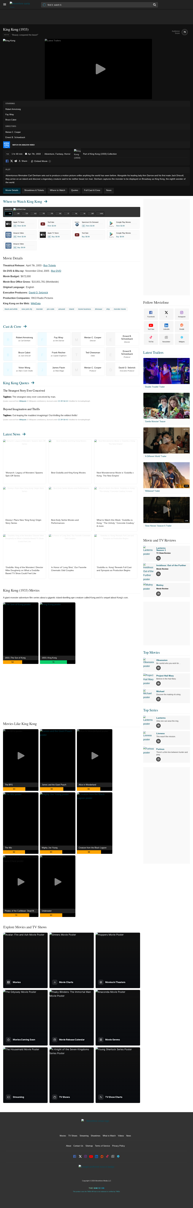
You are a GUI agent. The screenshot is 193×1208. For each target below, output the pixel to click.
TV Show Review (163, 553)
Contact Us (78, 1146)
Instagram (181, 317)
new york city (27, 309)
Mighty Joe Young (49, 848)
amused (61, 309)
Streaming (84, 1136)
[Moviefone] (21, 5)
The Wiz (8, 848)
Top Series (150, 710)
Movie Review (162, 569)
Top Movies (151, 652)
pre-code (50, 309)
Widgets (182, 342)
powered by (9, 209)
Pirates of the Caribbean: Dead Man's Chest (21, 911)
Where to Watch (22, 201)
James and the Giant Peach (54, 785)
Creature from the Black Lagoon (92, 848)
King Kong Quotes (16, 382)
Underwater (47, 911)
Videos (121, 1136)
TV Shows (72, 1136)
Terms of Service (102, 1146)
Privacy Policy (118, 1146)
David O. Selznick (38, 292)
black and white (11, 309)
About (68, 1146)
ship (108, 309)
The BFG (9, 785)
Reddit (16, 161)
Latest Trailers (153, 352)
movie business (84, 309)
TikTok (151, 342)
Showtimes (95, 1136)
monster (39, 309)
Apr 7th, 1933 (34, 154)
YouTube (151, 329)
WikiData (36, 303)
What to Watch (109, 1136)
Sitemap (89, 1146)
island (71, 309)
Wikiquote (22, 401)
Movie (6, 35)
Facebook (7, 161)
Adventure (49, 154)
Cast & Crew (12, 326)
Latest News (11, 434)
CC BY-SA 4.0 (63, 401)
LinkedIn (166, 329)
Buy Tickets (49, 265)
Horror (67, 154)
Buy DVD (56, 271)
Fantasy (59, 154)
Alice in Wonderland (87, 785)
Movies (63, 1136)
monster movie (120, 309)
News (128, 1136)
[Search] (155, 4)
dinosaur (98, 309)
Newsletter (166, 342)
